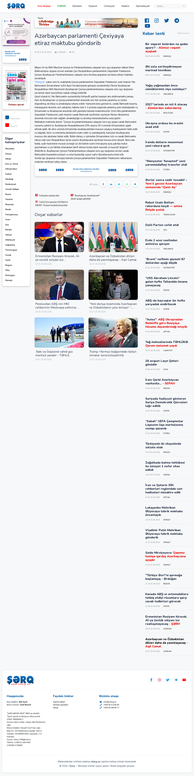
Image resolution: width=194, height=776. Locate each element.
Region (8, 265)
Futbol (8, 174)
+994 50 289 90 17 (111, 707)
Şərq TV (14, 126)
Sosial (8, 255)
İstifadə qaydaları (60, 705)
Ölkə (7, 270)
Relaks (8, 229)
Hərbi (7, 260)
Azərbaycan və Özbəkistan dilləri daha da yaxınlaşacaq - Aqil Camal (113, 258)
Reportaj (9, 204)
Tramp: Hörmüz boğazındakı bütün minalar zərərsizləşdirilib (112, 353)
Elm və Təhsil (11, 164)
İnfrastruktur (11, 169)
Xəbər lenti (15, 118)
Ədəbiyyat (10, 240)
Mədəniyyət (10, 184)
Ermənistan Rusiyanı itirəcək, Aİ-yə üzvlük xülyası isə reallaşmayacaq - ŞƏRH (57, 259)
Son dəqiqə (44, 6)
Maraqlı (8, 280)
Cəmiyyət (109, 6)
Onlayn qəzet (16, 104)
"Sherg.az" (40, 82)
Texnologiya (11, 250)
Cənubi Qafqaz (12, 189)
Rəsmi (8, 194)
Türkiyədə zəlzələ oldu (49, 195)
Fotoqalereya (11, 214)
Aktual (8, 235)
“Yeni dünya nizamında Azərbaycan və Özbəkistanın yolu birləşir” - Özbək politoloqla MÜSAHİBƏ (113, 307)
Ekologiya (10, 275)
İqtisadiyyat (143, 6)
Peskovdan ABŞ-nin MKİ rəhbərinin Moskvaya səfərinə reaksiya (55, 307)
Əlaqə (55, 707)
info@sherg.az (110, 702)
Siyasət (93, 6)
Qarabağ (9, 179)
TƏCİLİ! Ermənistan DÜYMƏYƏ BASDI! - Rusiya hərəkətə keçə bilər (51, 203)
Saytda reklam (59, 702)
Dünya (8, 154)
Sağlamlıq (10, 245)
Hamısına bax (183, 33)
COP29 (61, 6)
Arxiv (7, 219)
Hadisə (125, 6)
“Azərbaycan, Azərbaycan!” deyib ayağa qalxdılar (85, 197)
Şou (7, 224)
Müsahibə (9, 148)
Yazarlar (9, 199)
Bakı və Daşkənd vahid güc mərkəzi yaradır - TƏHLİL (54, 353)
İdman (8, 158)
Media (8, 209)
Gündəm (77, 6)
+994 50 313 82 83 (111, 705)
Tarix (40, 18)
